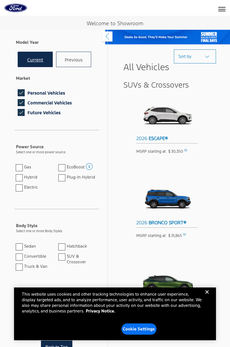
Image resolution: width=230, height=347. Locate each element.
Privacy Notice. (100, 311)
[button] (89, 165)
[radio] (35, 59)
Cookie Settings (139, 329)
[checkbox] (21, 92)
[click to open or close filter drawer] (107, 36)
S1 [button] (185, 150)
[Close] (207, 296)
